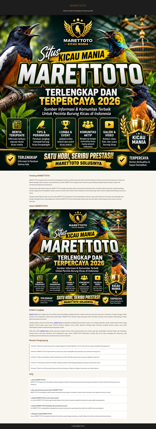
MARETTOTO (33, 314)
